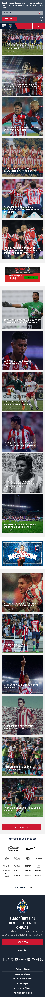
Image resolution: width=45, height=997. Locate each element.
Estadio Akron (23, 969)
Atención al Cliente (22, 988)
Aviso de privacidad (22, 978)
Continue (9, 18)
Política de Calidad (22, 992)
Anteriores (21, 827)
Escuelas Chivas (22, 974)
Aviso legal (22, 983)
